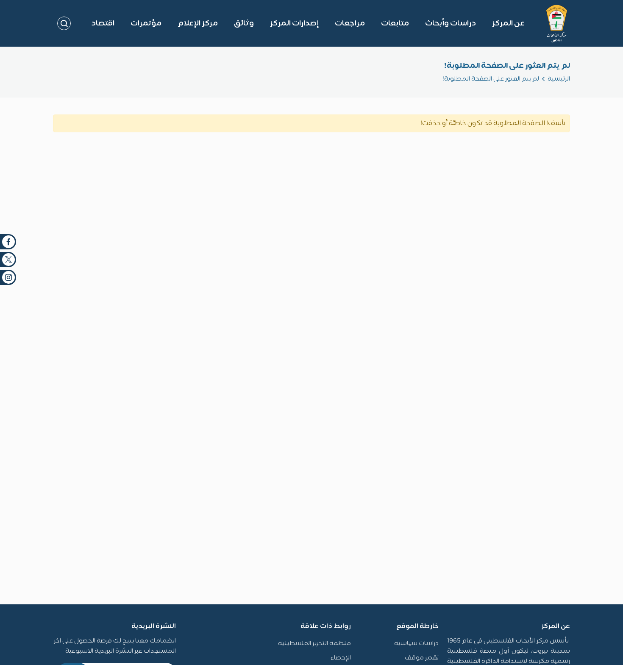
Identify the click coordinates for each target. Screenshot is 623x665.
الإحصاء (341, 658)
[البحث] (64, 23)
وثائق (244, 23)
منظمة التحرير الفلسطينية (314, 643)
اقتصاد (102, 23)
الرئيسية (559, 79)
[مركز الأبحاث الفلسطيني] (556, 23)
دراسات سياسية (416, 643)
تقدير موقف (422, 658)
